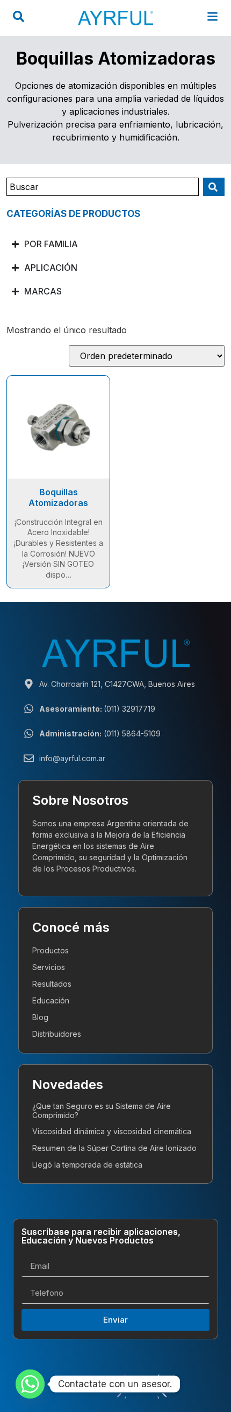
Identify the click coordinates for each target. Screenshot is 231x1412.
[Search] (214, 187)
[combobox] (102, 187)
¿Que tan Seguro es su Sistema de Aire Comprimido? (101, 1110)
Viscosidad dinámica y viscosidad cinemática (111, 1131)
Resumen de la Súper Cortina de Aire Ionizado (114, 1148)
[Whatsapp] (30, 1384)
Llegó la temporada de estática (87, 1164)
